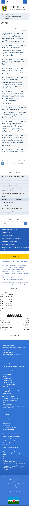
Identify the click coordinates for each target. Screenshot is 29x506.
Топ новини (6, 414)
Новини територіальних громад (11, 418)
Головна (7, 14)
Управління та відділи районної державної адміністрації (11, 189)
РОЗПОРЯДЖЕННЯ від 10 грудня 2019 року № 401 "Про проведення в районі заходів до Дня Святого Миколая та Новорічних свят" (14, 62)
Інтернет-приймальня (7, 235)
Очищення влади (6, 232)
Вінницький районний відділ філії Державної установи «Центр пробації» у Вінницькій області (13, 466)
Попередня (11, 161)
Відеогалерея (6, 425)
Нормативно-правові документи (12, 16)
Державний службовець (9, 456)
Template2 (7, 2)
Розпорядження (8, 18)
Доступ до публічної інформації (11, 398)
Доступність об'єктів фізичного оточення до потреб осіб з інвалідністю (14, 460)
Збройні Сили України (8, 429)
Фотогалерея (6, 423)
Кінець (4, 166)
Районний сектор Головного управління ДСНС (13, 453)
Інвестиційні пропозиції (9, 382)
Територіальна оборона (9, 427)
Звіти (4, 402)
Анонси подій (6, 420)
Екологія (5, 376)
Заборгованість (7, 393)
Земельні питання (7, 449)
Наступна (20, 163)
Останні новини (7, 416)
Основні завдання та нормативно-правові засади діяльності (12, 178)
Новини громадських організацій (11, 436)
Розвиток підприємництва (10, 388)
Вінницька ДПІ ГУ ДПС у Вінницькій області (14, 463)
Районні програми (7, 380)
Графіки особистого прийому (9, 229)
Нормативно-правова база (10, 400)
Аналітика (5, 386)
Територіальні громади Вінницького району (13, 195)
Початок (4, 161)
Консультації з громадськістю (11, 440)
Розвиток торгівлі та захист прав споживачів (11, 390)
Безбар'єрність (7, 469)
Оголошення (6, 421)
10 (15, 163)
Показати (17, 28)
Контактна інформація (8, 205)
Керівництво (5, 182)
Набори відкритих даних (9, 404)
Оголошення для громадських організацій (14, 438)
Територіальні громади (7, 244)
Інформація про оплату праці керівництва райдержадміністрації (14, 406)
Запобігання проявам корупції (9, 241)
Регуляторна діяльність (9, 384)
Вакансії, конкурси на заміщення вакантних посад (11, 210)
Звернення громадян (8, 202)
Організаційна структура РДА (10, 214)
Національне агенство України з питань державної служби (15, 248)
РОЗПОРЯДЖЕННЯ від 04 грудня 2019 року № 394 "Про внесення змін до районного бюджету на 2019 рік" (14, 151)
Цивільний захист (7, 458)
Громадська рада (7, 442)
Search (3, 2)
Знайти (25, 223)
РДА (12, 14)
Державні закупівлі (8, 378)
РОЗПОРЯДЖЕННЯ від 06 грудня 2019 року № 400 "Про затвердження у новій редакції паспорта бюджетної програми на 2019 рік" (14, 71)
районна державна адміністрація (17, 8)
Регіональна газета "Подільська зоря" (11, 238)
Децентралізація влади (9, 451)
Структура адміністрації (9, 185)
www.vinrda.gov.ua (19, 493)
